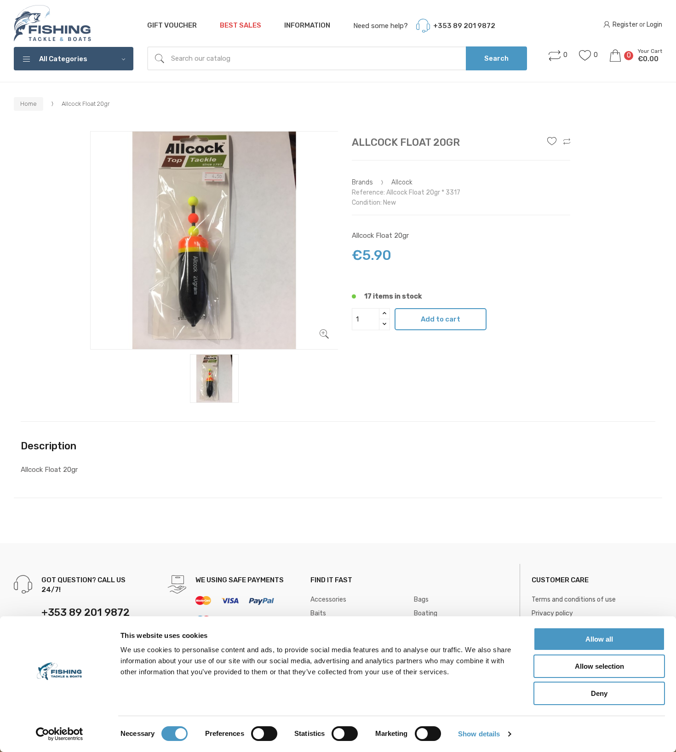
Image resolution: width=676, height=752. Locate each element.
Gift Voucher (172, 25)
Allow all (599, 639)
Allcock (401, 182)
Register (625, 25)
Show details (479, 734)
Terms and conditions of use (574, 599)
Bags (421, 599)
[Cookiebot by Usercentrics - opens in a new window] (59, 734)
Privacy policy (552, 613)
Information (307, 25)
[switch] (264, 733)
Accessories (328, 599)
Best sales (240, 25)
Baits (318, 613)
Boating (425, 613)
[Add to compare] (566, 142)
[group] (214, 240)
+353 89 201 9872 (464, 26)
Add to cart (440, 319)
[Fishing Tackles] (53, 24)
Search (496, 58)
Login (654, 25)
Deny (599, 693)
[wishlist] (551, 142)
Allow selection (599, 666)
